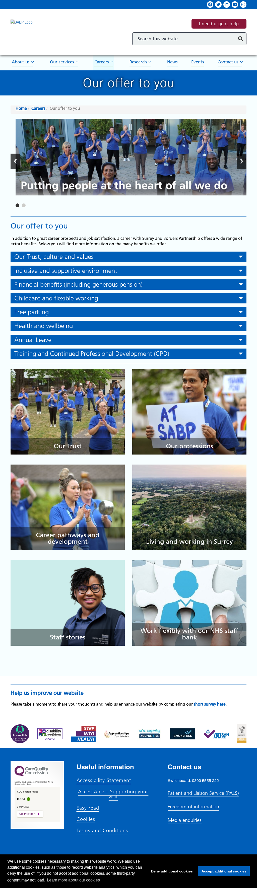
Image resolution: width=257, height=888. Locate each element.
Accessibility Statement (104, 780)
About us (21, 61)
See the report (27, 814)
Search (240, 38)
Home (21, 108)
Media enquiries (185, 820)
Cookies (86, 819)
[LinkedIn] (226, 4)
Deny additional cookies (170, 871)
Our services (62, 61)
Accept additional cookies (222, 871)
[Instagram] (243, 4)
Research (138, 61)
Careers (101, 61)
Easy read (88, 807)
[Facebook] (210, 4)
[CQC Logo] (31, 775)
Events (197, 61)
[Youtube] (235, 4)
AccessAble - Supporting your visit (113, 794)
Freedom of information (193, 807)
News (172, 61)
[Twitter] (218, 4)
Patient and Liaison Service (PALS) (203, 793)
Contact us (228, 61)
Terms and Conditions (102, 830)
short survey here (210, 704)
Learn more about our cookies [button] (73, 880)
